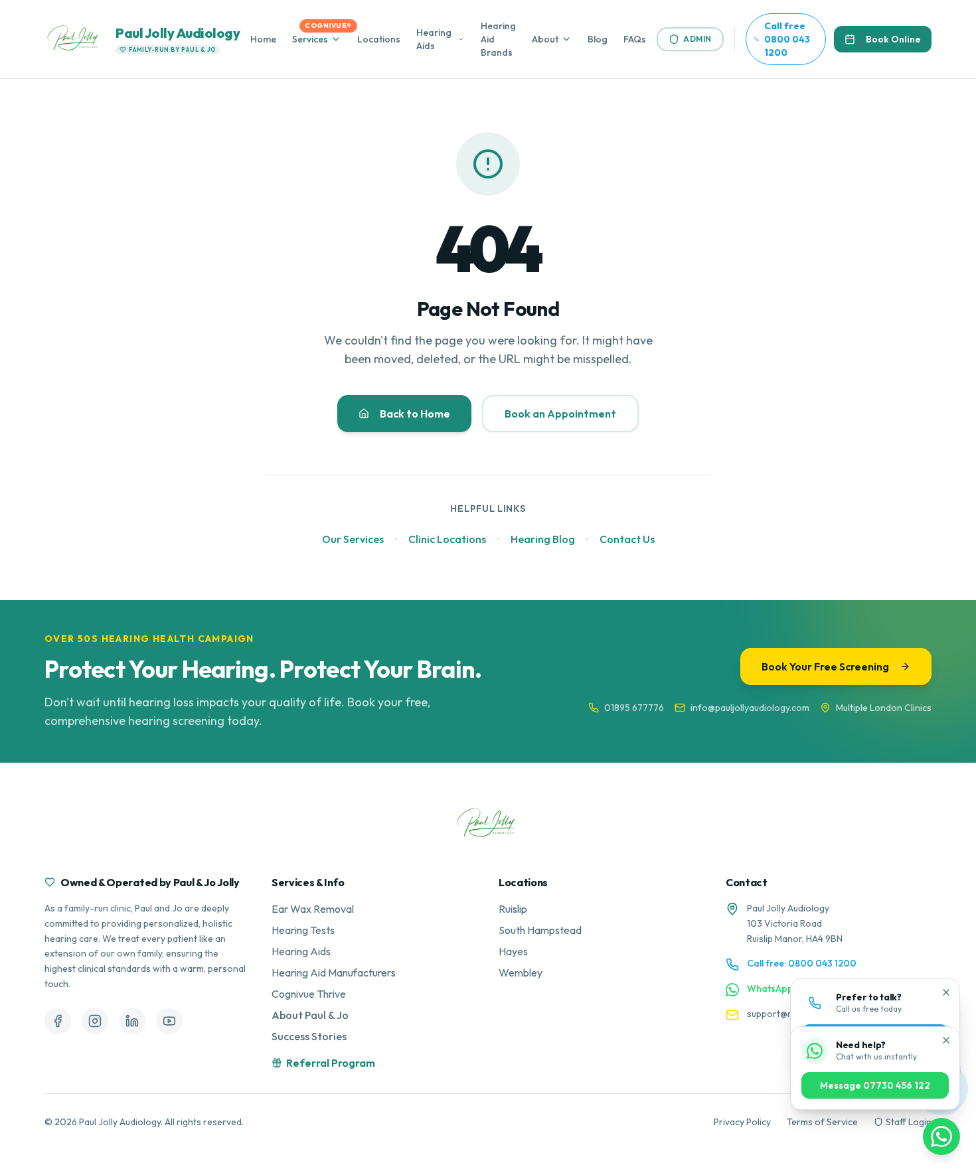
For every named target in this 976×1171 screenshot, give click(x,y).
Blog (598, 39)
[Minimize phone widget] (946, 992)
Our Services (353, 539)
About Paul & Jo (310, 1015)
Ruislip (513, 908)
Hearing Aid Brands (498, 39)
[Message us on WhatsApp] (941, 1136)
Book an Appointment (560, 413)
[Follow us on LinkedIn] (132, 1021)
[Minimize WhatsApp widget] (946, 1040)
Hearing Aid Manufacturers (334, 972)
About (545, 39)
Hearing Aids (433, 39)
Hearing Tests (303, 930)
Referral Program (330, 1062)
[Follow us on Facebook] (57, 1021)
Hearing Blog (543, 539)
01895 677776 (634, 708)
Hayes (513, 951)
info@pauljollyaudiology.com (750, 708)
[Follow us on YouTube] (169, 1021)
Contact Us (627, 539)
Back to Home (415, 413)
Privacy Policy (742, 1122)
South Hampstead (540, 930)
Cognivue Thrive (309, 993)
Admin (697, 39)
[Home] (488, 824)
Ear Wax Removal (313, 908)
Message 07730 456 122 (875, 1085)
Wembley (520, 972)
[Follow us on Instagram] (95, 1021)
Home (263, 39)
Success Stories (309, 1036)
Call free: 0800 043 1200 (801, 963)
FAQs (634, 39)
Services (310, 39)
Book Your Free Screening (825, 666)
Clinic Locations (447, 539)
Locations (378, 39)
